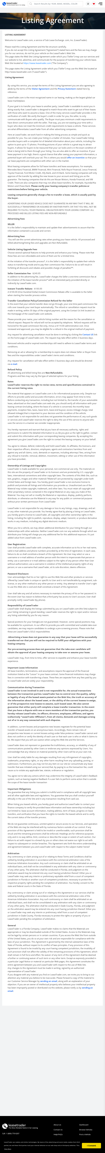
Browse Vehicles (85, 1129)
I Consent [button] (91, 1145)
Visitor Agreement (41, 88)
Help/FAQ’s (58, 1134)
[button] (100, 3)
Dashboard (83, 1125)
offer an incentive (76, 157)
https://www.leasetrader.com (37, 63)
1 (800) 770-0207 (12, 1133)
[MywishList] (94, 4)
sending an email (48, 981)
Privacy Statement (67, 88)
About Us (57, 1125)
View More (7, 1149)
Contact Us (58, 1129)
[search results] (88, 4)
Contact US (87, 334)
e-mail (14, 364)
